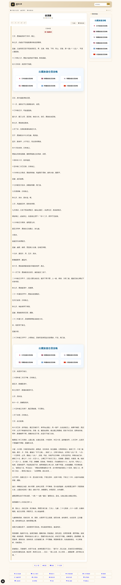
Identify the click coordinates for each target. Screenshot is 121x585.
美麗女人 (87, 581)
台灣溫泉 (87, 577)
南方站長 (70, 577)
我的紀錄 (82, 23)
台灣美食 (35, 577)
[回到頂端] (3, 581)
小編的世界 (18, 577)
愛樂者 (104, 577)
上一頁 (37, 565)
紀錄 (74, 23)
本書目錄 (31, 10)
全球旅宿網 (70, 573)
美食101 (52, 573)
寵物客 (104, 573)
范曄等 (23, 10)
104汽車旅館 (87, 573)
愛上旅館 (70, 581)
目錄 (52, 565)
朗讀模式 (49, 32)
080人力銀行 (35, 573)
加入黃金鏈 (18, 573)
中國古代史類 (15, 10)
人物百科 (18, 581)
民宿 (52, 581)
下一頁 (59, 565)
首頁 (45, 565)
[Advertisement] (100, 89)
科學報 (35, 581)
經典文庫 (52, 577)
